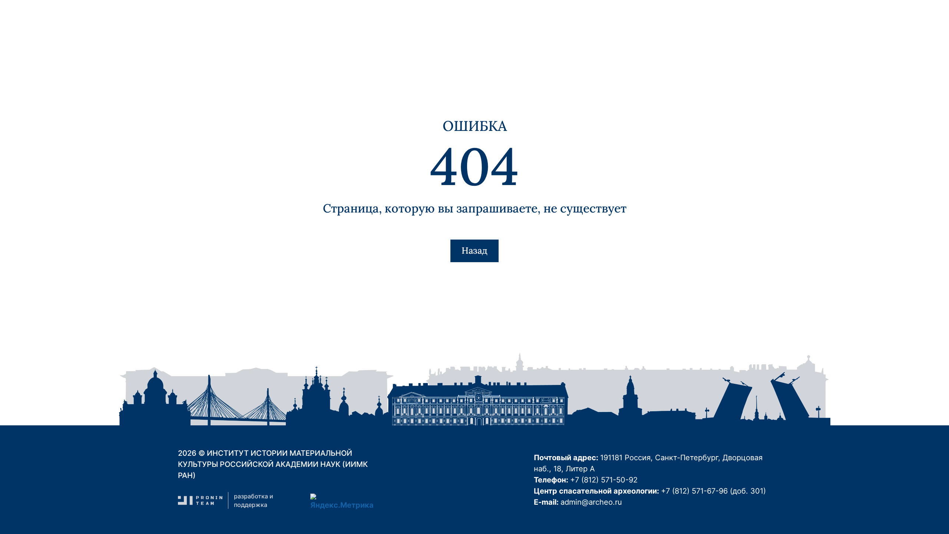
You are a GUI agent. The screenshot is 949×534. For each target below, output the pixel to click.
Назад (474, 250)
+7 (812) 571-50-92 (604, 479)
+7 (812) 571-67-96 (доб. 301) (713, 491)
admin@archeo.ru (591, 502)
